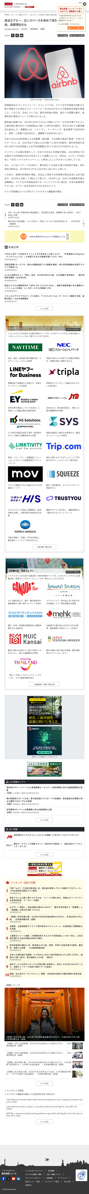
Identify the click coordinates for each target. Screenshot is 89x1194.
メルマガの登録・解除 (33, 1174)
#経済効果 (34, 29)
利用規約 (49, 1178)
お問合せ (28, 1185)
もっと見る (44, 308)
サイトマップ (63, 1178)
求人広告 (67, 1181)
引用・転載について (53, 1174)
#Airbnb (24, 29)
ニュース (14, 14)
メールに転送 (63, 35)
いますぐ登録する (76, 28)
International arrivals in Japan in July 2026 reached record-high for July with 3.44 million (41, 1107)
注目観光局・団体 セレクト (21, 570)
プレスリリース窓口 (52, 1181)
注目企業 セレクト (17, 328)
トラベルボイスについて (34, 1170)
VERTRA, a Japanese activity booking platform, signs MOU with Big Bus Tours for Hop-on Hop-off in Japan (44, 1114)
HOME (7, 14)
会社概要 (51, 1170)
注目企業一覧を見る (44, 547)
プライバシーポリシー (33, 1178)
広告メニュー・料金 (32, 1181)
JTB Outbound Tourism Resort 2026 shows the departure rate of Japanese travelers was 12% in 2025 (44, 1100)
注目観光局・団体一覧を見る (44, 684)
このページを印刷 (77, 35)
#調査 (42, 29)
